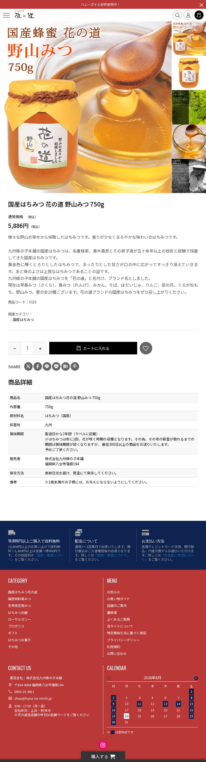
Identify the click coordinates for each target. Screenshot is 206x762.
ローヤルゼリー (19, 619)
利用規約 (113, 646)
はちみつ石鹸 (18, 612)
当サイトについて (120, 626)
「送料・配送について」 (35, 557)
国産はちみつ (23, 319)
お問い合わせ (117, 653)
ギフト (13, 632)
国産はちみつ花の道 (22, 592)
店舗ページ (58, 714)
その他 (13, 646)
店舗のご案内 (117, 605)
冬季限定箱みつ (19, 605)
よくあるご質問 (118, 619)
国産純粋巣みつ (19, 598)
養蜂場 (112, 612)
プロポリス (16, 626)
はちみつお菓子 (19, 640)
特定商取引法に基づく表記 (126, 632)
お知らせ (113, 592)
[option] (86, 107)
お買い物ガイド (118, 598)
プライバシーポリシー (123, 640)
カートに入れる (96, 348)
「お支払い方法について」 (168, 557)
